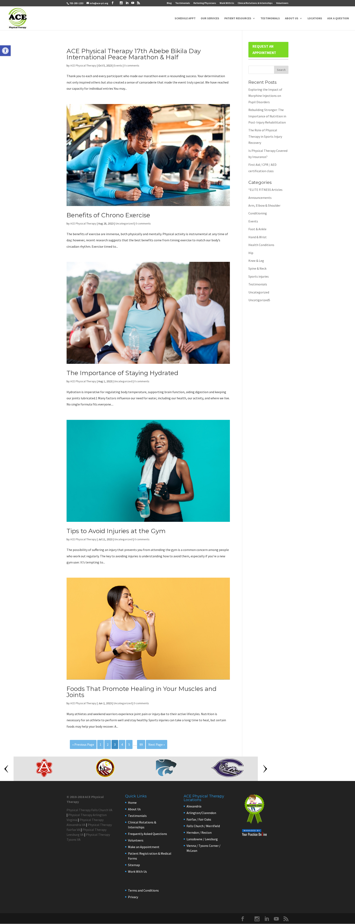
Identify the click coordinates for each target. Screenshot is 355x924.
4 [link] (122, 744)
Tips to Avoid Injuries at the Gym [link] (116, 531)
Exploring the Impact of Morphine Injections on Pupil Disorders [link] (265, 95)
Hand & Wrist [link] (257, 237)
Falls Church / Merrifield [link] (203, 826)
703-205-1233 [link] (76, 3)
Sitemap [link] (134, 865)
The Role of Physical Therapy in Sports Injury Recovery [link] (265, 136)
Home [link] (132, 802)
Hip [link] (250, 253)
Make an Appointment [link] (143, 847)
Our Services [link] (210, 18)
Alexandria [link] (194, 806)
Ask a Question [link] (338, 18)
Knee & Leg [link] (256, 261)
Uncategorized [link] (124, 223)
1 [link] (100, 744)
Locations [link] (315, 18)
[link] (5, 50)
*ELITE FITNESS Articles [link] (265, 190)
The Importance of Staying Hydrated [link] (122, 373)
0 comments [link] (131, 65)
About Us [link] (291, 18)
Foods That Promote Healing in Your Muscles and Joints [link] (142, 692)
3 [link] (115, 744)
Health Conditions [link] (261, 245)
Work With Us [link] (227, 3)
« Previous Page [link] (83, 744)
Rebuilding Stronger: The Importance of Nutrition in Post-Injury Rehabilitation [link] (267, 116)
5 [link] (129, 744)
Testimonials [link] (182, 3)
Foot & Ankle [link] (257, 229)
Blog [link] (169, 3)
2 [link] (107, 744)
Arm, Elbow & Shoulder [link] (264, 205)
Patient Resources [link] (237, 18)
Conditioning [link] (257, 213)
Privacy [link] (133, 897)
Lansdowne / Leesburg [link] (202, 839)
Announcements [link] (260, 198)
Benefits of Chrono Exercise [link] (108, 215)
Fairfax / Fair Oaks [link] (199, 819)
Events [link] (118, 65)
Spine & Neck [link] (257, 268)
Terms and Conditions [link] (143, 890)
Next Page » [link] (156, 744)
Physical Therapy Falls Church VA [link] (89, 810)
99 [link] (141, 744)
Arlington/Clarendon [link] (201, 813)
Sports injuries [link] (258, 276)
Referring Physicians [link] (205, 3)
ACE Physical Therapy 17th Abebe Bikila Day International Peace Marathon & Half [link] (134, 54)
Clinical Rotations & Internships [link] (255, 3)
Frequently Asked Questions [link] (147, 834)
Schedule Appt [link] (185, 18)
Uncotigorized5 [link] (259, 300)
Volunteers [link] (282, 3)
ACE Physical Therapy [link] (83, 65)
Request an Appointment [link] (264, 49)
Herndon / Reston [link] (199, 832)
